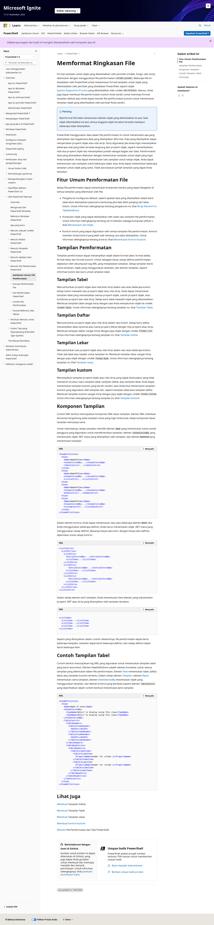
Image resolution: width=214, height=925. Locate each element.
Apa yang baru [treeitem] (17, 225)
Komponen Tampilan (189, 69)
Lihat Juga (184, 77)
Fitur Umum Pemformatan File (192, 60)
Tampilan (127, 675)
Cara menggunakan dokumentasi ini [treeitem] (15, 70)
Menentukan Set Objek (80, 225)
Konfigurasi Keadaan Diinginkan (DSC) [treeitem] (16, 141)
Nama (145, 675)
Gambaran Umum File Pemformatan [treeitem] (24, 277)
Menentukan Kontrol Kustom (130, 239)
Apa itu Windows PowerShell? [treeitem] (16, 90)
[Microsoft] (5, 25)
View (125, 671)
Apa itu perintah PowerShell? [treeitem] (22, 102)
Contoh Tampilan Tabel (190, 73)
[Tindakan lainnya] (154, 53)
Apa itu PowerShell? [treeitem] (17, 83)
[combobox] (19, 57)
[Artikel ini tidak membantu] (182, 95)
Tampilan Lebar (84, 362)
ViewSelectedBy (106, 679)
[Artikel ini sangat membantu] (179, 95)
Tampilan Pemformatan (190, 65)
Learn (60, 53)
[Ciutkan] (36, 51)
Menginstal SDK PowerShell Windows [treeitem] (20, 209)
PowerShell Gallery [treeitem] (15, 148)
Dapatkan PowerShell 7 (197, 33)
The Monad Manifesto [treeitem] (19, 340)
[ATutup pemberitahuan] (208, 5)
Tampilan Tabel (144, 307)
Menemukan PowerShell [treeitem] (20, 108)
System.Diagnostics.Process (72, 90)
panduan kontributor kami (76, 873)
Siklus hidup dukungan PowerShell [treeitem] (17, 357)
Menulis (61, 829)
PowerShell (72, 53)
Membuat (62, 804)
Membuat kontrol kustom (71, 823)
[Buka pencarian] (200, 25)
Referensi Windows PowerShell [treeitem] (19, 218)
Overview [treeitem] (15, 202)
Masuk (207, 25)
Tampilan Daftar (129, 335)
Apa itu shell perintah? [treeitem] (19, 97)
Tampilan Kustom (129, 398)
